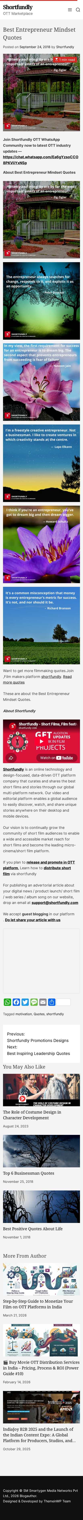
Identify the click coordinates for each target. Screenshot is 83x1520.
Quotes (39, 1014)
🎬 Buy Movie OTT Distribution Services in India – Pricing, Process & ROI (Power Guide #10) (41, 1367)
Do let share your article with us (32, 920)
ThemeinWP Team (57, 1501)
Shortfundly (17, 7)
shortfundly (51, 676)
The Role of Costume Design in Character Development (32, 1114)
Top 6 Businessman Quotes (28, 1173)
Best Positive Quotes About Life (33, 1228)
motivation (24, 1014)
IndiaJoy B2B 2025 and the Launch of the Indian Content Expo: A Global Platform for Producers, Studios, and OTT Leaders (38, 1437)
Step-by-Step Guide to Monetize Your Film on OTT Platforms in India (38, 1304)
